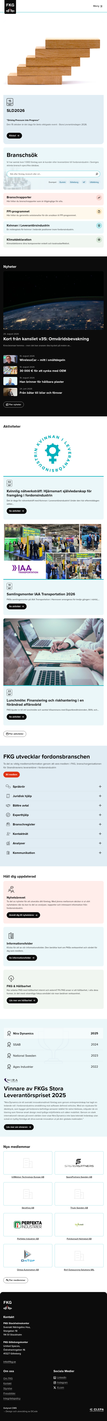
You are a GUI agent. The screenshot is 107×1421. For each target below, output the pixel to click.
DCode (34, 1411)
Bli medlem (11, 774)
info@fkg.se (9, 1361)
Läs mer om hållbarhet (20, 1000)
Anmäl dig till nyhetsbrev (22, 915)
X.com (60, 1387)
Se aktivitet (15, 510)
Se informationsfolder (20, 957)
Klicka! (12, 135)
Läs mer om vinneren (17, 1127)
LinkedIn (61, 1377)
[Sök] (97, 174)
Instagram (62, 1382)
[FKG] (10, 7)
